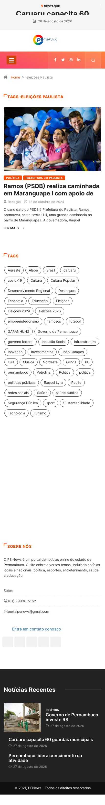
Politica (65, 372)
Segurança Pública (23, 403)
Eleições (62, 301)
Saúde (42, 393)
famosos (54, 321)
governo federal (20, 342)
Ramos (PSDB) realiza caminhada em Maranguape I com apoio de (51, 190)
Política (13, 178)
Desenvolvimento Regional (29, 291)
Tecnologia (16, 413)
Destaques (66, 291)
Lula (11, 362)
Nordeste (50, 362)
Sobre (8, 590)
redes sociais (18, 393)
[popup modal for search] (93, 60)
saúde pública (67, 393)
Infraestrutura (85, 342)
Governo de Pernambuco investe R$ (72, 717)
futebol (75, 321)
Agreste (14, 270)
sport (50, 403)
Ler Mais (11, 228)
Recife (76, 382)
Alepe (33, 270)
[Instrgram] (71, 60)
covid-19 (15, 280)
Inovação (15, 352)
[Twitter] (63, 60)
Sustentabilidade (76, 403)
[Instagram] (43, 642)
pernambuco (18, 372)
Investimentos (42, 352)
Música (28, 362)
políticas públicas (21, 382)
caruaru (69, 270)
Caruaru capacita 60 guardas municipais (51, 739)
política (85, 372)
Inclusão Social (53, 342)
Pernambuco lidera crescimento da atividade (45, 758)
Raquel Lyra (53, 382)
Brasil (50, 270)
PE (87, 362)
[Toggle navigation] (11, 60)
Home (15, 77)
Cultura (36, 280)
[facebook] (55, 60)
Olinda (71, 362)
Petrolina (44, 372)
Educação (40, 301)
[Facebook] (7, 642)
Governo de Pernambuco (58, 331)
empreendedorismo (23, 321)
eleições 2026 (50, 311)
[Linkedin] (78, 60)
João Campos (73, 352)
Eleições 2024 (19, 311)
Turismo (40, 413)
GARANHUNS (18, 331)
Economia (15, 301)
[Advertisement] (52, 486)
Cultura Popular (63, 280)
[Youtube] (55, 642)
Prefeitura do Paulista (44, 178)
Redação (14, 202)
